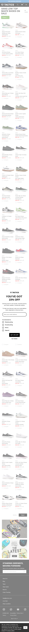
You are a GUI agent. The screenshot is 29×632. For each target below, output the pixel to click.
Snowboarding (9, 324)
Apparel (7, 330)
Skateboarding (9, 322)
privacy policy (10, 630)
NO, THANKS (14, 338)
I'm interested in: (6, 319)
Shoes (6, 327)
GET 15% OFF (14, 335)
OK (25, 627)
